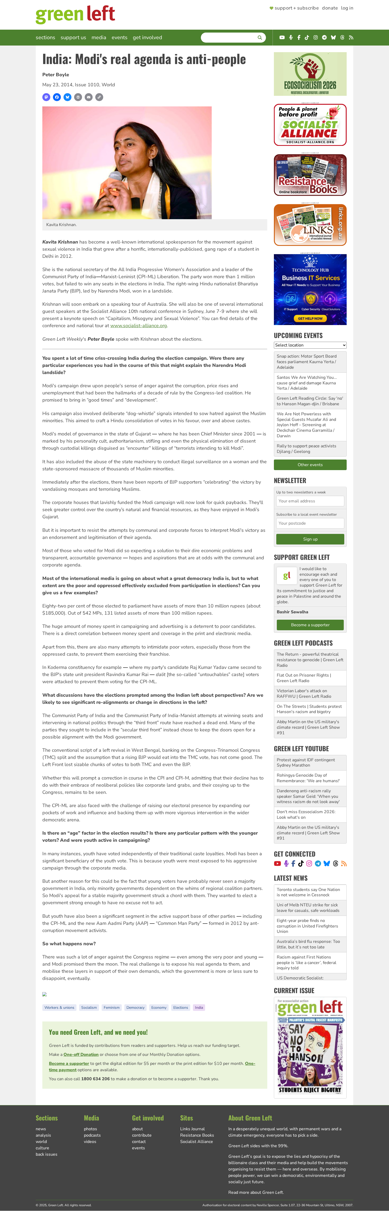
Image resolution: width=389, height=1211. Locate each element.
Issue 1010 (87, 85)
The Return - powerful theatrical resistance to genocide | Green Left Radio (310, 659)
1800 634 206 (95, 1079)
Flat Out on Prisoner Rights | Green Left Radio (304, 678)
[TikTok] (301, 863)
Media (99, 37)
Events (120, 37)
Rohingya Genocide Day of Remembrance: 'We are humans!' (308, 778)
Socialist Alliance (196, 1142)
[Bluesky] (67, 97)
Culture (42, 1148)
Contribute (142, 1135)
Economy (158, 1007)
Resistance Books (197, 1135)
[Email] (89, 97)
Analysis (43, 1135)
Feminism (112, 1007)
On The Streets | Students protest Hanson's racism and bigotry (309, 709)
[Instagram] (309, 863)
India (199, 1007)
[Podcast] (286, 863)
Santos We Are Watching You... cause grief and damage (307, 380)
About (137, 1129)
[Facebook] (57, 97)
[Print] (78, 97)
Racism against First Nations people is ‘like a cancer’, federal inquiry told (306, 947)
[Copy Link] (99, 97)
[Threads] (335, 863)
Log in (347, 8)
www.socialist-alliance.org (138, 325)
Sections (45, 37)
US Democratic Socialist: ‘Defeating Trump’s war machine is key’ (309, 968)
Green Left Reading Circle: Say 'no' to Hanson (310, 401)
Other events (310, 465)
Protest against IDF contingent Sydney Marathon (306, 762)
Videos (90, 1142)
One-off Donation (81, 1054)
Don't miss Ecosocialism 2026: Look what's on (306, 814)
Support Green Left (302, 557)
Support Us (73, 37)
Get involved (147, 37)
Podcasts (92, 1135)
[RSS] (344, 863)
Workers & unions (59, 1007)
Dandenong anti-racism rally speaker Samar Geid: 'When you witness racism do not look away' (308, 796)
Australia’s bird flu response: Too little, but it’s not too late (308, 928)
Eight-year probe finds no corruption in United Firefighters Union (307, 910)
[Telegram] (318, 863)
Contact (139, 1142)
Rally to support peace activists (306, 446)
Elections (180, 1007)
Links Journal (192, 1129)
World (108, 85)
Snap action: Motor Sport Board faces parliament (307, 359)
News (41, 1129)
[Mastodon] (46, 97)
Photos (90, 1129)
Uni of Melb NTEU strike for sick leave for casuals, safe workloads (308, 892)
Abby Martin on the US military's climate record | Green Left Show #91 (308, 727)
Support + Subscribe (297, 8)
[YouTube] (277, 863)
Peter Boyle (55, 74)
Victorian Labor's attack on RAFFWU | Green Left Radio (304, 693)
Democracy (135, 1007)
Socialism (89, 1007)
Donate (330, 8)
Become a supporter (69, 1063)
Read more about (255, 1192)
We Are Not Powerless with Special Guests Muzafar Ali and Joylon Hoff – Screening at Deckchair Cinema (306, 422)
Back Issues (46, 1154)
